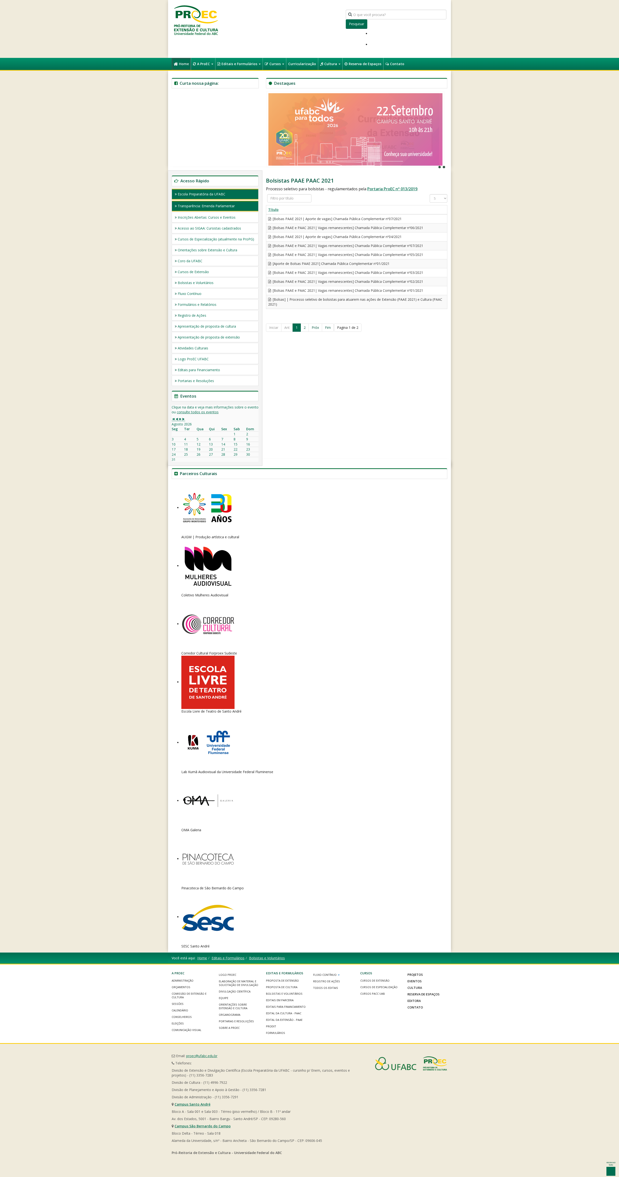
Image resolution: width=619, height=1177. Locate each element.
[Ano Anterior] (173, 419)
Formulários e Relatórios (197, 304)
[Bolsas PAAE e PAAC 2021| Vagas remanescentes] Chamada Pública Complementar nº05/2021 (347, 254)
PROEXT (271, 1026)
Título (273, 209)
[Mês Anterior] (176, 419)
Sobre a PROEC (229, 1028)
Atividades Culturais (193, 348)
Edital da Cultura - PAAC (283, 1013)
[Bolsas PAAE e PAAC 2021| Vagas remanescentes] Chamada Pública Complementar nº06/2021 (347, 227)
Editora (414, 1001)
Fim (328, 327)
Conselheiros (182, 1017)
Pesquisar (356, 24)
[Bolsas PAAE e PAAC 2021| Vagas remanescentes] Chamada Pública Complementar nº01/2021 (347, 290)
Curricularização (302, 64)
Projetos (415, 974)
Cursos (275, 64)
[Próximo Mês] (183, 419)
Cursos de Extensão (193, 271)
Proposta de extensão (282, 980)
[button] (355, 129)
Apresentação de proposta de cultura (207, 326)
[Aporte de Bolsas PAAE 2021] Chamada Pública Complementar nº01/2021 (331, 263)
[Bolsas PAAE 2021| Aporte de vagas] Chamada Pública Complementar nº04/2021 (337, 236)
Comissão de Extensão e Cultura (189, 995)
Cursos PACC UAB (372, 993)
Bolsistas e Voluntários (196, 282)
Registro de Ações (192, 315)
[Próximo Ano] (180, 419)
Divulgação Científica (235, 991)
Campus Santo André (192, 1104)
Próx (315, 327)
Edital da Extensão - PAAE (284, 1020)
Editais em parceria (280, 1000)
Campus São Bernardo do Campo (203, 1126)
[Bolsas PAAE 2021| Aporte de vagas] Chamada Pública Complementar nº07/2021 (337, 218)
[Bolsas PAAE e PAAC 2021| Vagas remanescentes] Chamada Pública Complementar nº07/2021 (347, 245)
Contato (397, 64)
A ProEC (204, 64)
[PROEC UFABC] (196, 20)
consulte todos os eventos (198, 412)
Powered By (411, 1063)
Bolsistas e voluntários (284, 993)
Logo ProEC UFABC (193, 359)
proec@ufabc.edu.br (201, 1056)
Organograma (229, 1014)
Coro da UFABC (190, 261)
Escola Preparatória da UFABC (201, 194)
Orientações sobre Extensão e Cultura (207, 250)
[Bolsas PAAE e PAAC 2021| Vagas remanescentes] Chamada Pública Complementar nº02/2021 (347, 281)
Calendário (180, 1010)
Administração (182, 980)
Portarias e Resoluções (196, 380)
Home (184, 64)
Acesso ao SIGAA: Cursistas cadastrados (209, 228)
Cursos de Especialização (379, 987)
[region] (356, 129)
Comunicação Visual (186, 1030)
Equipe (223, 998)
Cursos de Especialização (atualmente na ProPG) (216, 239)
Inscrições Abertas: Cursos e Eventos (207, 217)
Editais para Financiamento (199, 370)
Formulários (275, 1033)
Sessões (178, 1004)
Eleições (178, 1023)
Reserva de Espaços (365, 64)
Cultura (331, 64)
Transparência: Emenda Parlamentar (206, 206)
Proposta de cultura (281, 987)
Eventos (414, 981)
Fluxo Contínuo (189, 293)
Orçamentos (181, 987)
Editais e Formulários (239, 64)
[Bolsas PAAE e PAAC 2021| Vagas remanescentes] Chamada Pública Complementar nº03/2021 (347, 272)
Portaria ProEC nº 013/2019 (392, 189)
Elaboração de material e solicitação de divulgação (238, 983)
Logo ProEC (227, 975)
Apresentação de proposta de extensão (209, 337)
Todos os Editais (325, 988)
